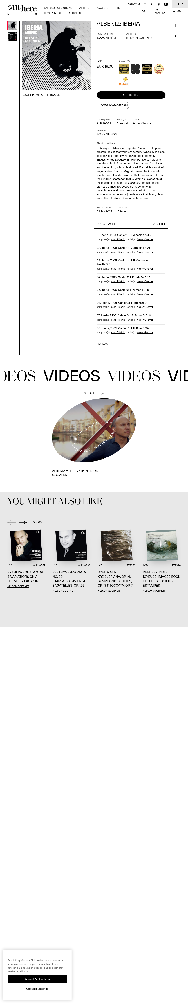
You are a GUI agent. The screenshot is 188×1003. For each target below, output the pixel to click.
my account (159, 11)
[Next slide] (23, 522)
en (179, 3)
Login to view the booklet (42, 94)
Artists (84, 8)
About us (75, 13)
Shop (119, 8)
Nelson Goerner (139, 37)
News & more (53, 13)
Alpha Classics (142, 123)
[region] (37, 975)
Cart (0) (176, 11)
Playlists (102, 8)
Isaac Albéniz (107, 37)
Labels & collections (58, 8)
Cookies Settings (37, 988)
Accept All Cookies (37, 979)
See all (89, 393)
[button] (131, 344)
